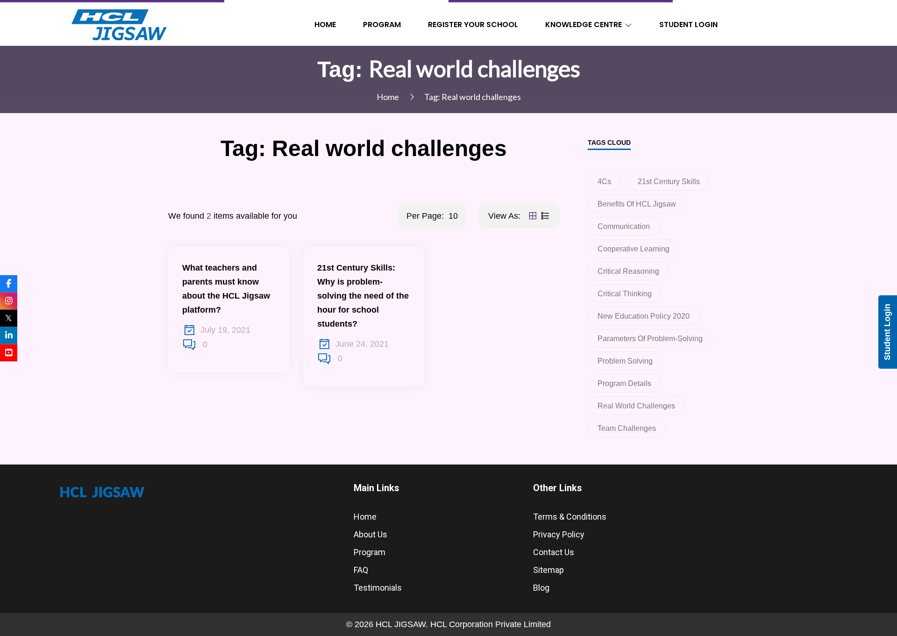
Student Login (688, 24)
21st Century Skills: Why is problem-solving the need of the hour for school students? (363, 296)
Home (325, 24)
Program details (624, 383)
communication (624, 226)
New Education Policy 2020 (644, 316)
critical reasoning (628, 271)
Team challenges (627, 428)
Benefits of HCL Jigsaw (637, 204)
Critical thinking (625, 294)
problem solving (625, 361)
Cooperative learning (633, 249)
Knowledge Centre (583, 24)
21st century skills (669, 182)
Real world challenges (636, 406)
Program (382, 24)
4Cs (604, 182)
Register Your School (473, 24)
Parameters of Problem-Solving (650, 339)
